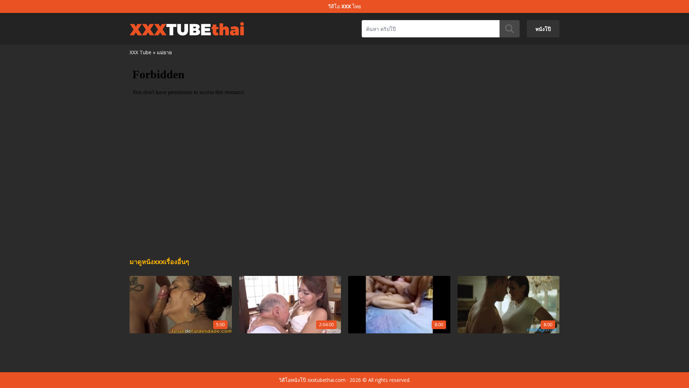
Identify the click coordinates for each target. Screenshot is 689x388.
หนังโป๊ (543, 28)
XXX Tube (140, 52)
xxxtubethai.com (327, 380)
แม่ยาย (164, 52)
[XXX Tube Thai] (187, 29)
